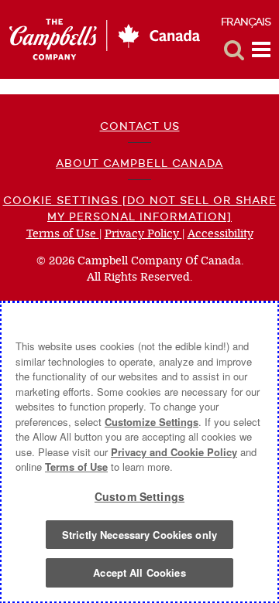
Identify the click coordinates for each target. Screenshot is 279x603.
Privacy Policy (143, 233)
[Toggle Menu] (261, 50)
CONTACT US (140, 126)
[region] (139, 452)
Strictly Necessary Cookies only (139, 534)
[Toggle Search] (234, 50)
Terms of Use (62, 233)
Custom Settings (139, 496)
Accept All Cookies (139, 572)
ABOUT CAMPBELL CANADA (139, 163)
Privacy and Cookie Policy (174, 452)
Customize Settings (151, 421)
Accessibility (220, 233)
